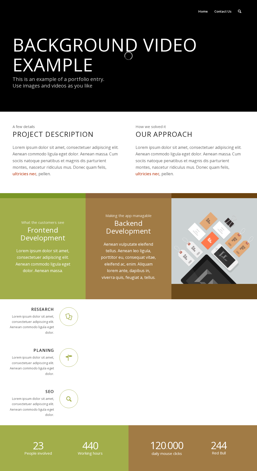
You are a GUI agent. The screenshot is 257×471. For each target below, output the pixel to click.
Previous (182, 241)
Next (245, 241)
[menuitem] (203, 11)
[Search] (239, 11)
